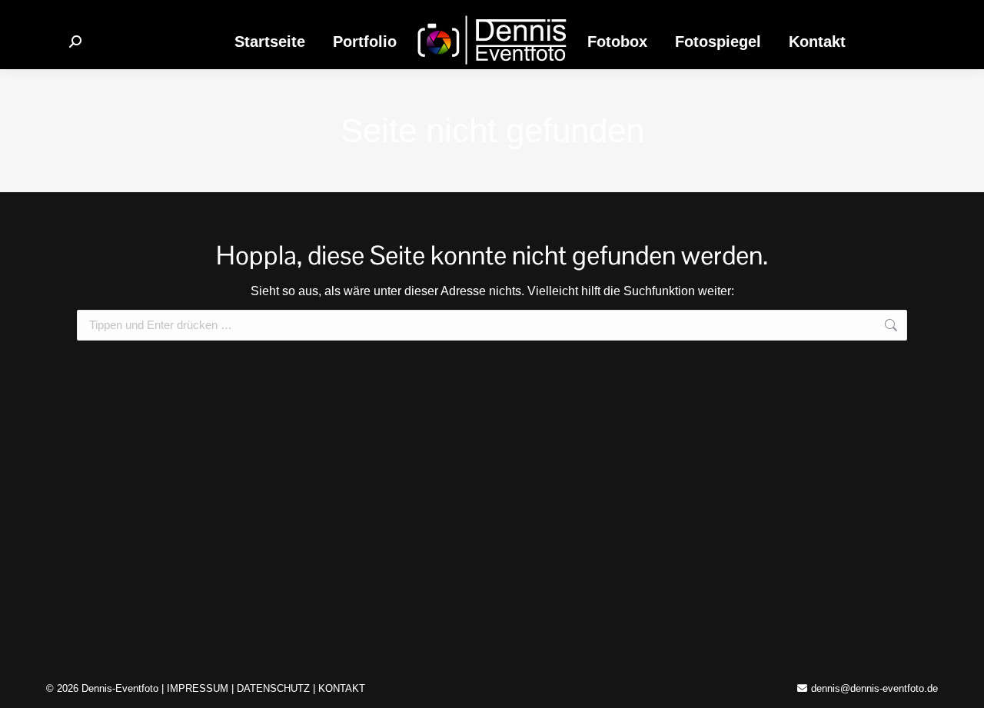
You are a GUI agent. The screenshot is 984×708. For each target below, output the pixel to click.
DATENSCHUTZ (273, 688)
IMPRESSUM (197, 688)
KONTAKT (341, 688)
